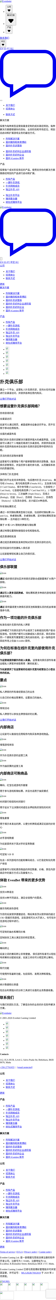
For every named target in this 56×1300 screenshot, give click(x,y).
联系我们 (4, 38)
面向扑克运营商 (14, 145)
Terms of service (7, 1252)
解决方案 (11, 15)
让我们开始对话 (8, 399)
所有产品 (10, 179)
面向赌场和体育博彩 (16, 142)
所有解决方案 (13, 138)
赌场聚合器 (11, 198)
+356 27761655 (7, 1067)
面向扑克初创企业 (15, 155)
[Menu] (1, 100)
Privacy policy (30, 1252)
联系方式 (10, 114)
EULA (20, 1252)
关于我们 (10, 105)
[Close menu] (1, 258)
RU (12, 48)
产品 (9, 27)
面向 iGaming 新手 (15, 158)
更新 (2, 284)
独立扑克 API (12, 189)
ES (5, 48)
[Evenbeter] (5, 1)
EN (1, 48)
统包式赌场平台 (14, 202)
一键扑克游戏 (13, 182)
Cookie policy (45, 1252)
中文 (3, 41)
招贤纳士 (10, 109)
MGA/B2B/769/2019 (31, 1273)
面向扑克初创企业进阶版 (18, 151)
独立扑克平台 (13, 195)
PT (8, 48)
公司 (9, 7)
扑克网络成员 (13, 186)
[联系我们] (28, 97)
